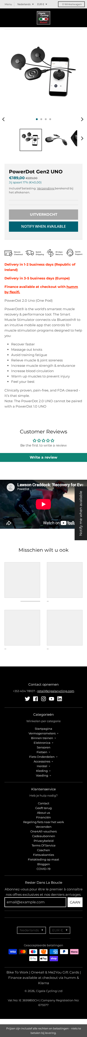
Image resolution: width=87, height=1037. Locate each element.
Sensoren (43, 747)
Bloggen (43, 864)
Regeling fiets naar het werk (43, 822)
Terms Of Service (44, 845)
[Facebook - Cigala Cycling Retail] (35, 698)
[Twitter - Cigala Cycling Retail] (27, 698)
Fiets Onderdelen (42, 756)
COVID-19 (43, 869)
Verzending (46, 188)
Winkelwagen (72, 4)
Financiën (43, 817)
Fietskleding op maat (43, 859)
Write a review (43, 457)
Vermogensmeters (42, 733)
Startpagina (43, 728)
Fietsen (42, 752)
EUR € (40, 4)
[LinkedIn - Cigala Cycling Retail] (59, 698)
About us (43, 812)
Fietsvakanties (43, 855)
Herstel (42, 766)
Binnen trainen (42, 738)
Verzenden (44, 826)
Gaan (75, 902)
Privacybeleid (44, 840)
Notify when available (43, 226)
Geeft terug (43, 808)
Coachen (43, 850)
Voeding (42, 775)
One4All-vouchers (43, 831)
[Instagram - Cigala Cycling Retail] (43, 698)
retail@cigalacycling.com (55, 691)
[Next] (82, 119)
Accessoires (42, 761)
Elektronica (42, 742)
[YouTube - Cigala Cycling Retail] (51, 698)
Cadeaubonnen (43, 836)
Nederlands (24, 4)
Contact (43, 803)
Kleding (42, 771)
